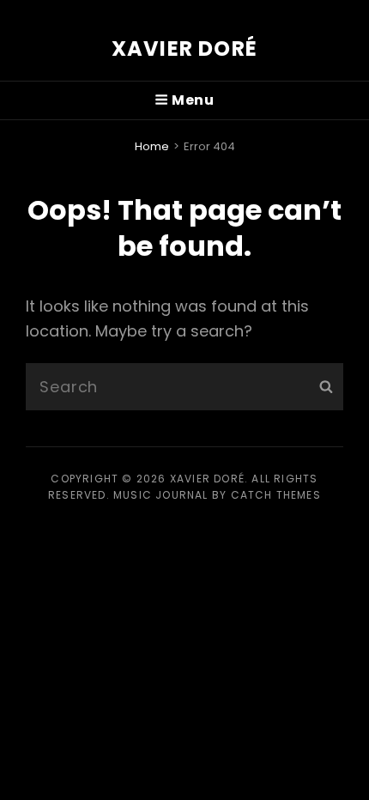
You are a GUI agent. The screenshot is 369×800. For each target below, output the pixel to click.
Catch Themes (276, 495)
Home (152, 146)
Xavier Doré (184, 48)
